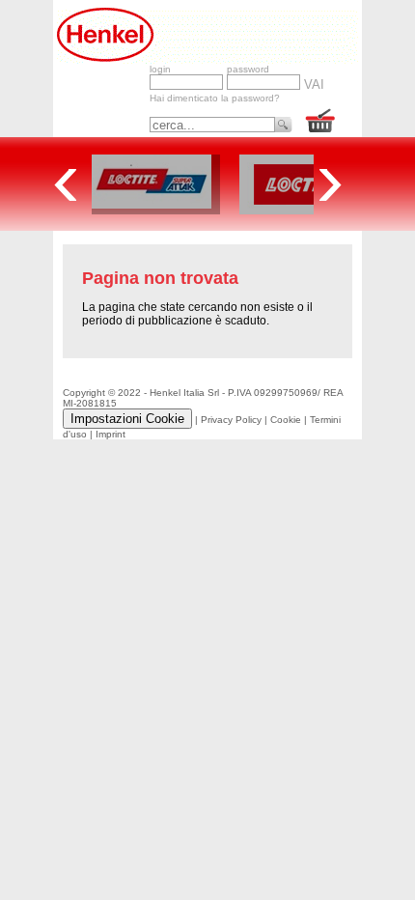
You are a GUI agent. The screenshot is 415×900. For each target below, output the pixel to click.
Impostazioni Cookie (127, 418)
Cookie (285, 419)
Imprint (110, 434)
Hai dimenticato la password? (215, 98)
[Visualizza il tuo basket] (321, 122)
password (248, 69)
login (160, 69)
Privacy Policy (231, 419)
